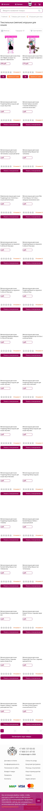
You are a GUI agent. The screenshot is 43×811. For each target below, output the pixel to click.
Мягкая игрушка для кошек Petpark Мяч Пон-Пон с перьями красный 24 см (32, 659)
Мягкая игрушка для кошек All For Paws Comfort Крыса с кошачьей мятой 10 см (32, 705)
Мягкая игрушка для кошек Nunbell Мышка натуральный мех (9, 613)
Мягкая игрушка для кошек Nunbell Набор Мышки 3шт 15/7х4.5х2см (31, 567)
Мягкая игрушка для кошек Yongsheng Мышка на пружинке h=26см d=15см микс (32, 244)
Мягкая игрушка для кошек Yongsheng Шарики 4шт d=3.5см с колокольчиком (32, 336)
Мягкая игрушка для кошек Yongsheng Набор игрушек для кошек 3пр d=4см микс (32, 382)
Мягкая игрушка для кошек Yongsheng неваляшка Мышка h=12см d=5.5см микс (9, 336)
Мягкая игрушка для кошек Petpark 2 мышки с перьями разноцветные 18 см (8, 705)
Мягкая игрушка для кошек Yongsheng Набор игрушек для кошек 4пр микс (32, 428)
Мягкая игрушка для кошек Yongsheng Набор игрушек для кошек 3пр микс (9, 428)
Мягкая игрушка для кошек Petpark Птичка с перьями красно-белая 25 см (8, 659)
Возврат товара (9, 771)
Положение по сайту (11, 768)
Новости (28, 775)
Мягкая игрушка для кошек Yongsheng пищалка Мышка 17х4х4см (8, 520)
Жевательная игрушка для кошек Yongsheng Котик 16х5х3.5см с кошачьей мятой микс (10, 198)
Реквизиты (8, 775)
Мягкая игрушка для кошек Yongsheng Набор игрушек (31, 473)
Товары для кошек (18, 16)
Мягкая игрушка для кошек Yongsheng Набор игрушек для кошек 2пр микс (9, 382)
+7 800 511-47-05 (27, 751)
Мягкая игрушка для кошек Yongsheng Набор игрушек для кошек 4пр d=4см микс (9, 474)
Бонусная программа (33, 764)
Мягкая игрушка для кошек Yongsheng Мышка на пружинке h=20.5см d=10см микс (10, 244)
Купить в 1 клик (13, 77)
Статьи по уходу (31, 761)
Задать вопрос (31, 779)
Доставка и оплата (10, 761)
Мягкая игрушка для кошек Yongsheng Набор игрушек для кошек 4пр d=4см (9, 103)
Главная (4, 16)
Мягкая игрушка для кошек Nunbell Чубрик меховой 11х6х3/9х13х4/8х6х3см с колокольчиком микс (31, 104)
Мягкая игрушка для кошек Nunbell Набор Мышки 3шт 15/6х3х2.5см (8, 567)
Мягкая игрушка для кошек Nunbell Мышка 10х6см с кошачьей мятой (31, 520)
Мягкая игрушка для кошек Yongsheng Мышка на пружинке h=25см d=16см (32, 290)
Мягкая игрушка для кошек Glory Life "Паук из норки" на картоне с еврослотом (32, 57)
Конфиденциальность (11, 764)
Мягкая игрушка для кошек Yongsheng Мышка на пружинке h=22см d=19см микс (10, 290)
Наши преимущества (33, 771)
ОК (38, 801)
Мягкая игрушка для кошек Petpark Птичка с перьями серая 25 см (32, 613)
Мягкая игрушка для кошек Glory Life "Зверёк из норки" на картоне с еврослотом (10, 57)
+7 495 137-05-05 (27, 748)
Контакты (7, 779)
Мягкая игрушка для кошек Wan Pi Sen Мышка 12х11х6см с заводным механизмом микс (32, 198)
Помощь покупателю (33, 768)
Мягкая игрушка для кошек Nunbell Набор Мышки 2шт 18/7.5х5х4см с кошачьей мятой (9, 151)
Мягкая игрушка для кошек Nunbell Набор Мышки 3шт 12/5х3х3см (31, 151)
